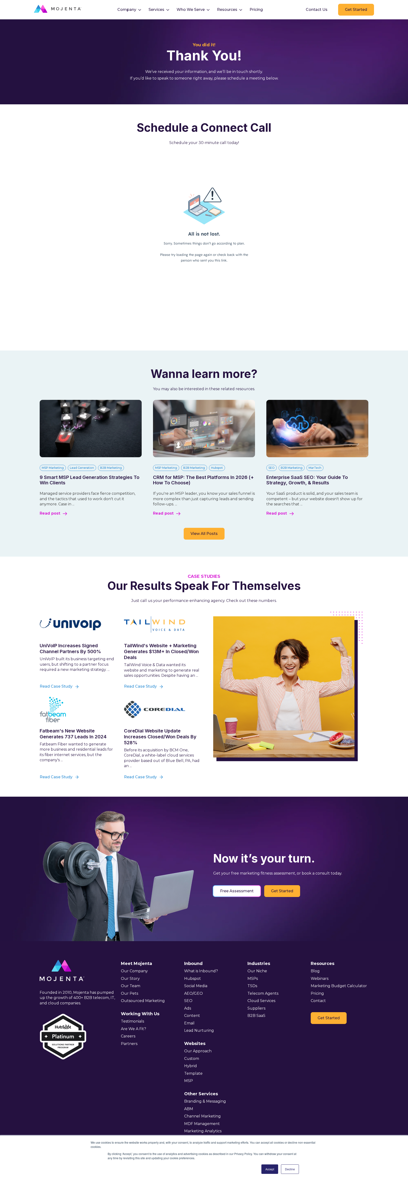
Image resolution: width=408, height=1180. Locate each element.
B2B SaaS (256, 1015)
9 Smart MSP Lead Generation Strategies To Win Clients (89, 480)
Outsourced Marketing (143, 1000)
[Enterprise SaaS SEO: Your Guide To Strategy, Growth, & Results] (317, 456)
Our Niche (257, 971)
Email (189, 1023)
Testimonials (132, 1021)
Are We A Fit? (133, 1029)
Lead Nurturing (199, 1030)
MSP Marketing (53, 467)
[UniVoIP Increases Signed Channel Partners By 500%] (78, 624)
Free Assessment (237, 891)
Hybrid (190, 1066)
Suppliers (256, 1008)
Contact (318, 1000)
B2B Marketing (111, 467)
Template (193, 1073)
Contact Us (316, 9)
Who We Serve (191, 9)
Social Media (195, 986)
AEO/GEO (193, 993)
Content (192, 1015)
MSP (188, 1080)
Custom (191, 1058)
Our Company (134, 971)
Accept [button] (269, 1169)
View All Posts (204, 533)
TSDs (252, 986)
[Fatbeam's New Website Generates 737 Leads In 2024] (78, 709)
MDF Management (202, 1123)
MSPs (252, 978)
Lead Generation (82, 467)
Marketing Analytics (202, 1131)
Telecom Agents (262, 993)
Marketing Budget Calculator (339, 986)
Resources (227, 9)
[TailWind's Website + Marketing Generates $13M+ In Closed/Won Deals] (162, 624)
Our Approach (198, 1051)
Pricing (256, 9)
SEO (271, 467)
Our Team (130, 986)
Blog (315, 971)
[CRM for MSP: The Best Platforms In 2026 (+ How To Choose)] (204, 456)
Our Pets (129, 993)
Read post (50, 513)
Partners (129, 1043)
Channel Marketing (202, 1116)
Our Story (130, 978)
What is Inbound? (201, 971)
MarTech (315, 467)
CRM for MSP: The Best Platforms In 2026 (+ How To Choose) (203, 480)
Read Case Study (56, 686)
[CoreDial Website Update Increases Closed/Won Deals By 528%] (162, 709)
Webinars (319, 978)
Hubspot (217, 467)
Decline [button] (290, 1169)
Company (126, 9)
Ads (187, 1008)
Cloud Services (261, 1000)
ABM (188, 1109)
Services (156, 9)
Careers (128, 1036)
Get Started (356, 9)
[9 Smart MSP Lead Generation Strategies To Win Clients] (91, 456)
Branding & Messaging (205, 1101)
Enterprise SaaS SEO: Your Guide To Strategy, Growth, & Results (307, 480)
